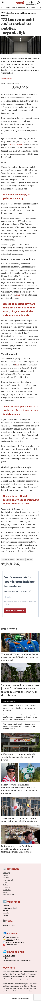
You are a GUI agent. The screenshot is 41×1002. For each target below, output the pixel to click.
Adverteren (9, 940)
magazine (9, 956)
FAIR (17, 365)
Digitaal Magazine (18, 7)
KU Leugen (7, 890)
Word (7, 937)
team (18, 295)
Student (6, 878)
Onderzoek (7, 887)
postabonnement (18, 942)
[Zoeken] (38, 2)
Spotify (5, 915)
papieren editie (24, 961)
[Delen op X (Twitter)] (17, 87)
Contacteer (9, 945)
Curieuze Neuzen (15, 145)
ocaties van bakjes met (11, 961)
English (5, 892)
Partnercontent (8, 895)
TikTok (15, 908)
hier (11, 989)
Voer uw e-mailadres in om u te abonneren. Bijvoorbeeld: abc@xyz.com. (20, 603)
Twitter (5, 911)
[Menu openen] (2, 2)
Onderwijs (31, 7)
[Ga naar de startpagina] (20, 2)
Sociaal (5, 875)
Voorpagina (5, 7)
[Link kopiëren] (23, 87)
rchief (5, 958)
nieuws (29, 559)
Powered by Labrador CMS (20, 998)
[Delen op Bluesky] (27, 87)
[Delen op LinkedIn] (20, 87)
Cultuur (5, 885)
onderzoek (20, 559)
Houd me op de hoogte (15, 611)
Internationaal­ (8, 880)
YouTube (6, 913)
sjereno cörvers (8, 559)
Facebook (6, 906)
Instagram (6, 908)
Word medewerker (31, 4)
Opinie (5, 883)
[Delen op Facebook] (13, 87)
